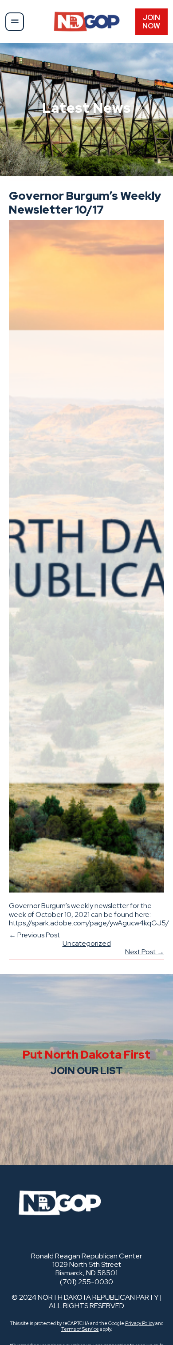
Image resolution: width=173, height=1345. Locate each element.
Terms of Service (80, 1329)
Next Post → (144, 951)
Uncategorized (87, 943)
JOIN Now (151, 22)
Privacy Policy (139, 1323)
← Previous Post (34, 935)
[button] (14, 21)
